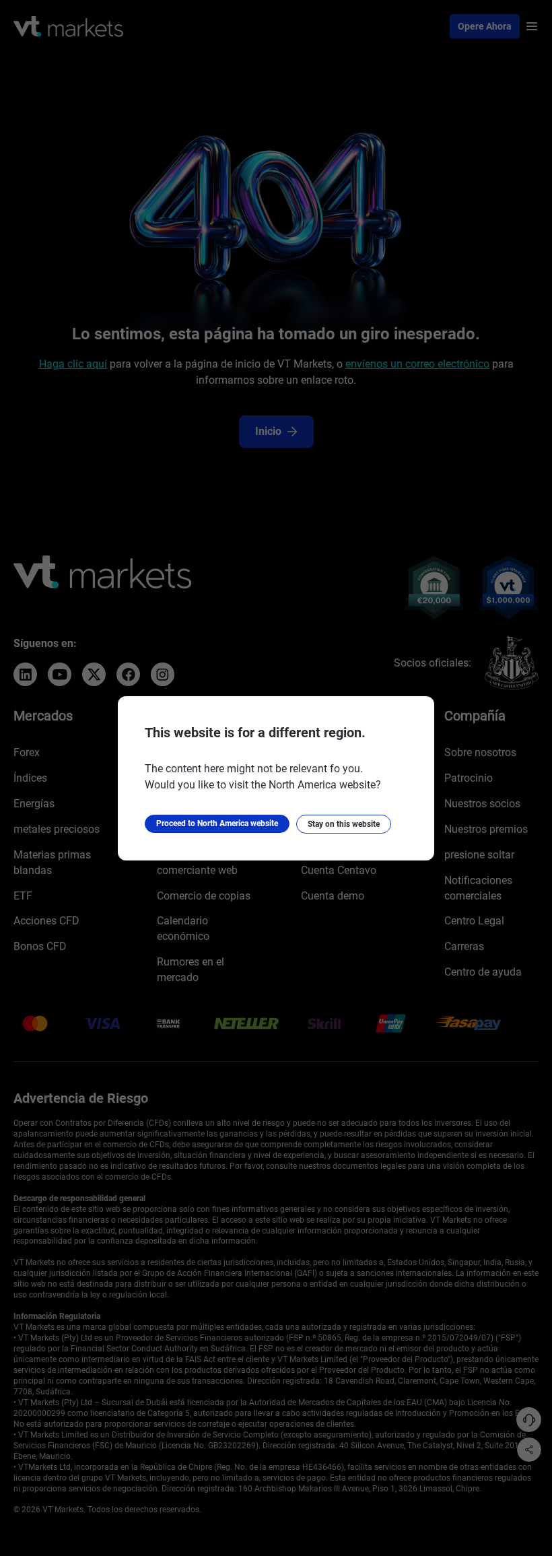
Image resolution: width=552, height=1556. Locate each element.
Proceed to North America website (217, 823)
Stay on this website (344, 824)
